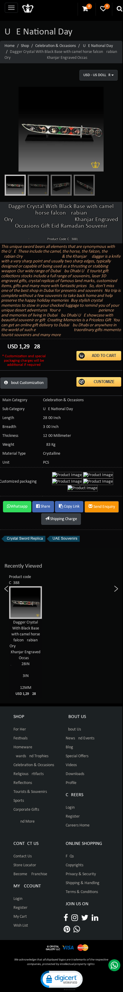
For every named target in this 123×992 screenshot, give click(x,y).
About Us (73, 729)
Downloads (75, 774)
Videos (71, 765)
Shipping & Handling (82, 883)
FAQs (70, 856)
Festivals (20, 738)
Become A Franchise (30, 874)
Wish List (20, 925)
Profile (71, 783)
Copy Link (71, 506)
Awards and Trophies (30, 756)
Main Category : (15, 400)
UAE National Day (98, 46)
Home (9, 46)
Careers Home (78, 825)
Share (45, 506)
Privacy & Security (81, 874)
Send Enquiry (104, 507)
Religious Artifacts (28, 774)
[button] (61, 980)
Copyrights (74, 865)
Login (70, 807)
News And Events (80, 738)
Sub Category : (14, 409)
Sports (18, 801)
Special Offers (77, 756)
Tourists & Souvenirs (30, 792)
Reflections (22, 783)
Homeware (22, 747)
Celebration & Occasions (55, 46)
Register (73, 816)
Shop (25, 46)
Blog (69, 747)
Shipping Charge (63, 519)
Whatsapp (18, 506)
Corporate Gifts (26, 809)
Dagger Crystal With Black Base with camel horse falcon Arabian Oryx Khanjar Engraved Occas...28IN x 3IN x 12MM (30, 658)
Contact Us (22, 856)
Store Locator (24, 865)
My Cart (20, 916)
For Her (19, 729)
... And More (24, 821)
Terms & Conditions (82, 892)
